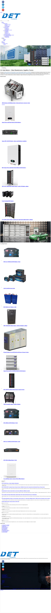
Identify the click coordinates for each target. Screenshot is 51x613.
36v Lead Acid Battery (5, 528)
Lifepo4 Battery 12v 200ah (15, 72)
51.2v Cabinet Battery (22, 588)
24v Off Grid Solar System (9, 589)
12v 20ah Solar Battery (5, 531)
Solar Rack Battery (21, 72)
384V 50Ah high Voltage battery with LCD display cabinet (15, 325)
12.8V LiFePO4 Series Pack (9, 288)
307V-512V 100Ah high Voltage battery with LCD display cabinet (15, 186)
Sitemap (18, 588)
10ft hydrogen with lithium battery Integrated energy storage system (16, 102)
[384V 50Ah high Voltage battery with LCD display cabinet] (11, 324)
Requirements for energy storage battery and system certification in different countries (16, 490)
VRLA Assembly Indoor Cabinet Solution (12, 404)
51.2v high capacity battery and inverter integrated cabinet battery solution (17, 219)
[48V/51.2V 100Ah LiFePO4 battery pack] (11, 440)
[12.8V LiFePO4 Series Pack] (15, 287)
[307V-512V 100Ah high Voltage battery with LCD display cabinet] (10, 185)
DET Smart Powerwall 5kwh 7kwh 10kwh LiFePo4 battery (14, 167)
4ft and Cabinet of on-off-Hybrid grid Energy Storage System (16, 352)
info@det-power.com (6, 586)
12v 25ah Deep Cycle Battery (29, 588)
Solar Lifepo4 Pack (4, 529)
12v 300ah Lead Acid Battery (37, 588)
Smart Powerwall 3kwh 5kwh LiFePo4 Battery (11, 122)
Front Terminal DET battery (8, 200)
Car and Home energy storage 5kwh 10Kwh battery (14, 478)
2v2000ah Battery (4, 526)
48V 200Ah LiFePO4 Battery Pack (11, 422)
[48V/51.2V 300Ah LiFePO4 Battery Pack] (11, 260)
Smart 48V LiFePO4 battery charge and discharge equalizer (14, 141)
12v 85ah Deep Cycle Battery (5, 530)
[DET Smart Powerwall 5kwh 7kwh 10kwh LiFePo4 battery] (14, 166)
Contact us (1, 583)
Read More (3, 104)
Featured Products (15, 588)
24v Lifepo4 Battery (4, 527)
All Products (14, 589)
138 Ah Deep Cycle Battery (44, 588)
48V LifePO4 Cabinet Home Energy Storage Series (14, 389)
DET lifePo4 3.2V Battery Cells (10, 306)
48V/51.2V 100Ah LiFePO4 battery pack (12, 441)
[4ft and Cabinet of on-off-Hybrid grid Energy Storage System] (15, 351)
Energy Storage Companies (27, 72)
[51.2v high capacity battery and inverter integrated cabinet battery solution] (10, 218)
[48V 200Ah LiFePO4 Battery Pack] (11, 421)
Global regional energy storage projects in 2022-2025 (10, 501)
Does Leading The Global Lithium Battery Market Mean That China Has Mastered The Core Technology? (19, 494)
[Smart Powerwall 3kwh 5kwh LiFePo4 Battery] (10, 121)
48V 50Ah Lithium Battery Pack (10, 460)
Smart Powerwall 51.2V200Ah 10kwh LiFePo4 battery (15, 370)
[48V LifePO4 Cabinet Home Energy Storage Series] (11, 388)
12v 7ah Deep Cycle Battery (7, 72)
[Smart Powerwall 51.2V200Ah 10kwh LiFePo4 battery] (11, 369)
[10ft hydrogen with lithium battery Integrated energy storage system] (14, 101)
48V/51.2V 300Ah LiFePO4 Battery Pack (12, 261)
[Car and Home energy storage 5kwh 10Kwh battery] (11, 477)
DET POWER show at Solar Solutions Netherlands (10, 483)
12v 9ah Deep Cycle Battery (5, 525)
